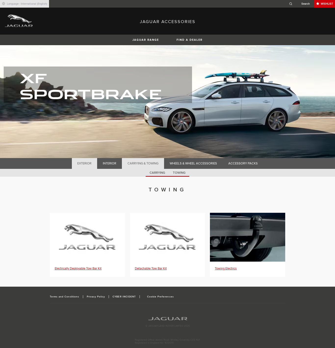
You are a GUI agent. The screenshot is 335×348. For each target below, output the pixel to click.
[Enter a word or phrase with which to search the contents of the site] (301, 4)
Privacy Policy (96, 296)
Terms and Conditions (64, 296)
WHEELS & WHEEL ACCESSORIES (193, 163)
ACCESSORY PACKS (243, 163)
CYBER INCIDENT (124, 296)
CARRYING (157, 173)
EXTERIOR (84, 163)
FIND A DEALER (190, 39)
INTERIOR (109, 163)
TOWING (179, 173)
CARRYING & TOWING (143, 163)
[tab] (84, 163)
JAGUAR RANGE (145, 39)
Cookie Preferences (160, 296)
